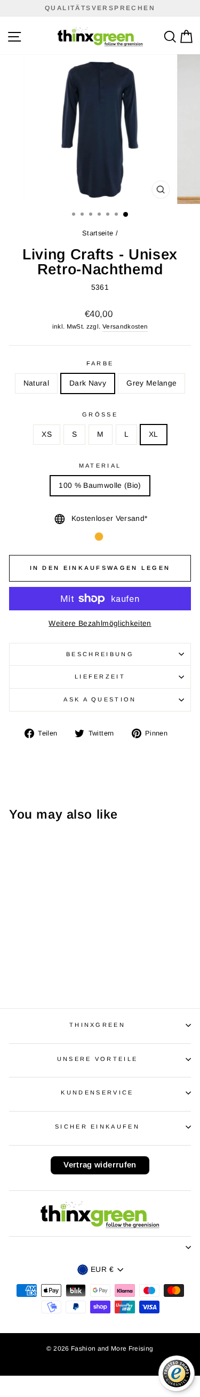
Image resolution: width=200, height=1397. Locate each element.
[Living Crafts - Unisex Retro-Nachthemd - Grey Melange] (56, 970)
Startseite (97, 233)
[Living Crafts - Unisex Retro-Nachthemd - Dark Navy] (43, 970)
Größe (100, 414)
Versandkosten (125, 326)
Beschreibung (100, 654)
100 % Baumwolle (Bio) (100, 485)
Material (100, 465)
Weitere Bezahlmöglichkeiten (100, 623)
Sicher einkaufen (97, 1126)
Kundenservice (97, 1092)
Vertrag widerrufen (99, 1164)
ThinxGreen (97, 1025)
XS (47, 434)
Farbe (100, 363)
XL (153, 434)
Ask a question (99, 699)
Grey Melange (151, 383)
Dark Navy (87, 383)
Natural (36, 383)
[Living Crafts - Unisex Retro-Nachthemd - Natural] (31, 970)
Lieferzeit (100, 676)
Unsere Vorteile (97, 1059)
